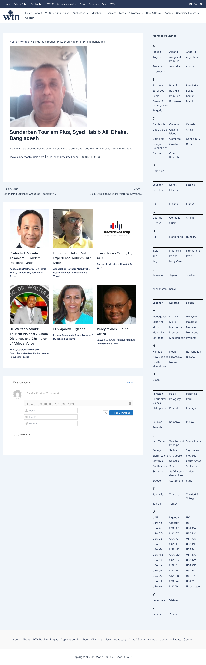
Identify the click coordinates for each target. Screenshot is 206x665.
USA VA (174, 581)
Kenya (173, 288)
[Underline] (36, 404)
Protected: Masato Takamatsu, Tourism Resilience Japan (25, 258)
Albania (157, 51)
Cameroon (175, 124)
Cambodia (159, 124)
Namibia (158, 351)
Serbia (173, 450)
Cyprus (157, 153)
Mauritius (191, 321)
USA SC (157, 575)
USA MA (158, 549)
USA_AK (157, 528)
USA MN (158, 554)
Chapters (111, 12)
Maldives (158, 321)
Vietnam (174, 600)
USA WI (173, 586)
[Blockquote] (54, 404)
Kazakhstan (160, 288)
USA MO (174, 554)
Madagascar (160, 316)
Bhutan (190, 96)
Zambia (157, 614)
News (122, 12)
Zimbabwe (39, 353)
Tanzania (158, 494)
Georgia (157, 217)
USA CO (158, 533)
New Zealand (161, 356)
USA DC (191, 533)
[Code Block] (59, 404)
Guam (172, 223)
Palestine (191, 393)
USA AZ (174, 528)
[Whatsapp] (195, 4)
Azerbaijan (159, 71)
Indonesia (175, 250)
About (38, 12)
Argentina (192, 57)
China (189, 129)
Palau (172, 393)
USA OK (191, 565)
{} (68, 403)
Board (13, 272)
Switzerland (176, 480)
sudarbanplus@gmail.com (62, 156)
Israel (189, 256)
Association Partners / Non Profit (28, 268)
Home (8, 4)
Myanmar (191, 337)
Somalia (174, 460)
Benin (156, 96)
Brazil (189, 101)
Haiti (155, 236)
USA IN (190, 544)
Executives (16, 353)
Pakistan (158, 393)
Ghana (190, 217)
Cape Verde (160, 129)
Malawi (173, 316)
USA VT (191, 581)
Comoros (175, 138)
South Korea (160, 466)
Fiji (154, 203)
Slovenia (158, 460)
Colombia (158, 138)
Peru (189, 399)
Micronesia (176, 327)
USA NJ (157, 559)
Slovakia (191, 455)
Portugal (191, 408)
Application (79, 12)
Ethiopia (174, 190)
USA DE (157, 538)
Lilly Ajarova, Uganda (69, 329)
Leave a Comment (63, 335)
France (190, 203)
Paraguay (175, 399)
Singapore (175, 455)
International (193, 250)
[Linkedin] (190, 4)
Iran (155, 256)
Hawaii (124, 264)
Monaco (191, 327)
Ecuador (158, 184)
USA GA (191, 538)
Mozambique (177, 337)
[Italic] (32, 404)
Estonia (190, 184)
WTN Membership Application (61, 4)
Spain (172, 466)
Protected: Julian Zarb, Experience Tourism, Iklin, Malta (73, 258)
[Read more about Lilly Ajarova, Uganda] (73, 304)
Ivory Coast (176, 261)
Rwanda (157, 427)
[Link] (63, 404)
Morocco (158, 337)
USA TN (174, 575)
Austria (190, 66)
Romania (174, 422)
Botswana (175, 101)
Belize (189, 90)
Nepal (172, 351)
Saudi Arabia (193, 441)
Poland (173, 408)
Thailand (174, 494)
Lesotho (174, 302)
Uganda (174, 517)
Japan (173, 275)
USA (188, 522)
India (155, 250)
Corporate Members (108, 264)
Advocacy (134, 12)
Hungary (191, 236)
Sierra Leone (160, 455)
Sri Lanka (191, 466)
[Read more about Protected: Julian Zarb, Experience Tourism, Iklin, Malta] (73, 228)
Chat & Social (153, 12)
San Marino (159, 441)
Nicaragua (175, 356)
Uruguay (174, 522)
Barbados (158, 90)
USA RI (190, 570)
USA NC (191, 554)
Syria (189, 480)
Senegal (157, 450)
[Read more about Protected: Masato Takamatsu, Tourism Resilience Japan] (29, 228)
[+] (72, 403)
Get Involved (37, 4)
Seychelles (192, 450)
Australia (174, 66)
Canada (190, 124)
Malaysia (191, 316)
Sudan (190, 471)
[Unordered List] (50, 404)
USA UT (157, 581)
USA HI (157, 544)
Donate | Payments (89, 4)
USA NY (157, 565)
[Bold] (27, 404)
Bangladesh (193, 85)
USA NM (174, 559)
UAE (155, 517)
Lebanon (158, 302)
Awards (168, 12)
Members (97, 12)
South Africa (193, 460)
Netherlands (193, 351)
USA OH (174, 565)
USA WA (158, 586)
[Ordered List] (45, 404)
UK (188, 517)
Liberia (190, 302)
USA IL (173, 544)
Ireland (173, 256)
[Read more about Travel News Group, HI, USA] (116, 228)
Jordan (190, 275)
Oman (156, 379)
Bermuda (174, 96)
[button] (201, 4)
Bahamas (158, 85)
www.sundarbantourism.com (27, 156)
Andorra (191, 51)
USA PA (174, 570)
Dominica (158, 170)
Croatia (173, 144)
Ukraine (157, 522)
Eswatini (158, 190)
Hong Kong (176, 236)
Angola (157, 57)
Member (22, 272)
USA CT (174, 533)
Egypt (173, 184)
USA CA (191, 528)
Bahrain (173, 85)
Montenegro (176, 332)
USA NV (191, 559)
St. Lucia (158, 471)
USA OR (157, 570)
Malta (172, 321)
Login (129, 382)
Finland (173, 203)
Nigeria (190, 356)
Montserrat (192, 332)
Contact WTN (108, 4)
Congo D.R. (193, 138)
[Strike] (41, 404)
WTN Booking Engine (57, 12)
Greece (157, 223)
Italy (155, 261)
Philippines (159, 408)
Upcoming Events (186, 12)
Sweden (157, 480)
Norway (174, 362)
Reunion (157, 422)
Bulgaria (157, 110)
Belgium (174, 90)
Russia (190, 422)
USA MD (174, 549)
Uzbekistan (193, 586)
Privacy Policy (21, 4)
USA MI (190, 549)
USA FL (173, 538)
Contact (29, 17)
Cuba (189, 144)
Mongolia (158, 332)
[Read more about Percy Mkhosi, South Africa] (116, 304)
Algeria (173, 51)
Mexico (157, 327)
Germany (174, 217)
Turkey (173, 503)
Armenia (158, 66)
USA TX (190, 575)
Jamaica (158, 275)
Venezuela (159, 600)
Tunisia (157, 503)
